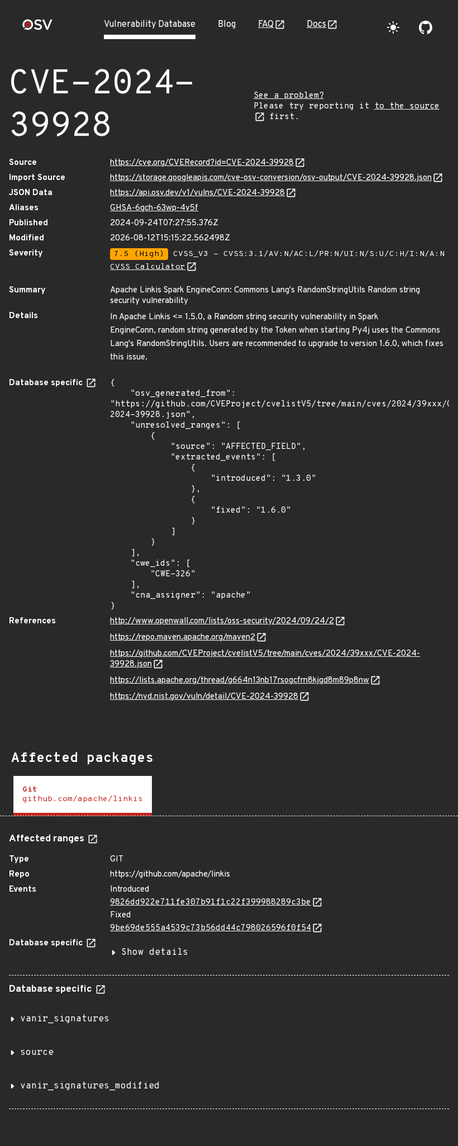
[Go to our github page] (425, 27)
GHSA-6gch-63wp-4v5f (154, 208)
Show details (154, 952)
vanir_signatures (64, 1019)
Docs (316, 24)
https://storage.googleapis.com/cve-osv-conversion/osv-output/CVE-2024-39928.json (271, 178)
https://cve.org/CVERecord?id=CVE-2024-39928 (202, 163)
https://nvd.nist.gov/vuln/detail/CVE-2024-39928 (204, 697)
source (37, 1052)
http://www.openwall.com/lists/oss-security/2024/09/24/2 (222, 621)
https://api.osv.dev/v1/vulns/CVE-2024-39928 (197, 193)
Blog (227, 24)
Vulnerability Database (149, 24)
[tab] (82, 796)
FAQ (266, 24)
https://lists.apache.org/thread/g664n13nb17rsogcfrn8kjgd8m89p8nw (239, 680)
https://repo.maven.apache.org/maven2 (182, 637)
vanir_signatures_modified (90, 1086)
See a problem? (289, 96)
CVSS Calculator (147, 267)
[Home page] (37, 28)
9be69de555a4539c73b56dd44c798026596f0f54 (210, 928)
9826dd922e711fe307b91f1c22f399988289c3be (210, 902)
